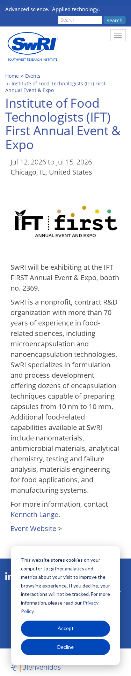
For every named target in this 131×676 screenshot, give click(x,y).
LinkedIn (9, 576)
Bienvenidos (41, 667)
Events (33, 75)
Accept (66, 628)
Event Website (33, 528)
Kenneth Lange (34, 514)
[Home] (32, 46)
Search (115, 20)
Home (12, 75)
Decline (65, 647)
